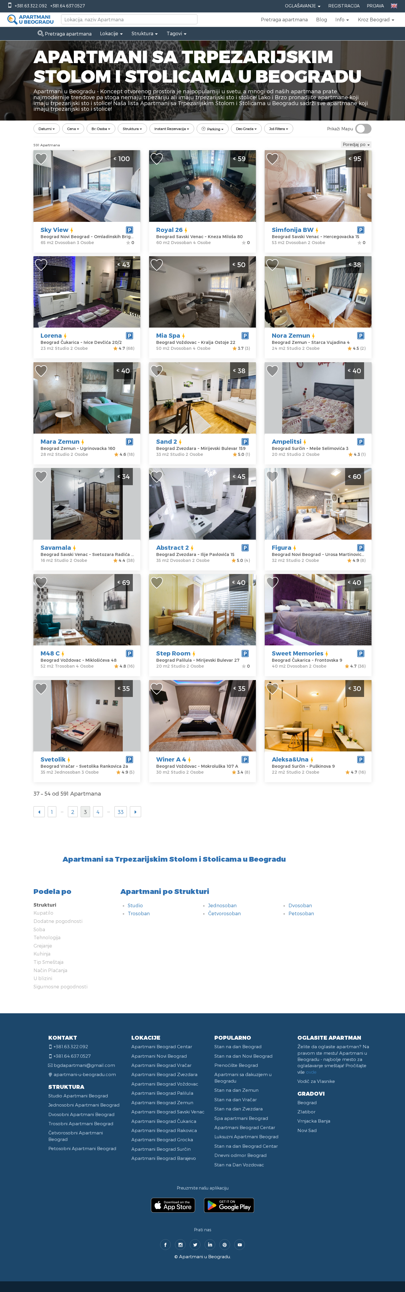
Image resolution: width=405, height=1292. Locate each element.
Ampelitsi (287, 441)
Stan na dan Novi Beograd (243, 1056)
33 (121, 812)
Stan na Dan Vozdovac (239, 1164)
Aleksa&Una (290, 759)
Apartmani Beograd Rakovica (164, 1130)
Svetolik (53, 759)
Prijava (375, 5)
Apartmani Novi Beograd (159, 1056)
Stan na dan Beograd (238, 1046)
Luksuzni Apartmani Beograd (246, 1136)
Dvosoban (300, 905)
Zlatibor (306, 1111)
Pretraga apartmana (284, 19)
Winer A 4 (171, 759)
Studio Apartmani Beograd (78, 1095)
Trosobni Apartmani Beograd (80, 1123)
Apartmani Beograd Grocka (162, 1139)
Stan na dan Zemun (236, 1090)
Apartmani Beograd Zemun (162, 1102)
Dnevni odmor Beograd (240, 1155)
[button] (342, 19)
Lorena (51, 335)
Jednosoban (222, 905)
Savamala (56, 547)
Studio (135, 905)
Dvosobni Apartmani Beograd (81, 1114)
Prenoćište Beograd (236, 1065)
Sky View (54, 229)
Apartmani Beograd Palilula (162, 1093)
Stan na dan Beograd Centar (246, 1146)
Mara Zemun (60, 441)
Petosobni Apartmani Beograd (82, 1148)
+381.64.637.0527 (67, 5)
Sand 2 (166, 441)
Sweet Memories (297, 653)
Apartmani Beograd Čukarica (163, 1121)
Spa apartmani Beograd (241, 1118)
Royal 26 (169, 229)
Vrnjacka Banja (313, 1120)
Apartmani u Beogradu (204, 1256)
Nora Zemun (291, 335)
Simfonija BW (293, 229)
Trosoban (139, 913)
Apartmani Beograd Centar (161, 1046)
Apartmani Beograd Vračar (161, 1065)
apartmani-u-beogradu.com (85, 1074)
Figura (281, 547)
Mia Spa (168, 335)
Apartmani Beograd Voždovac (164, 1083)
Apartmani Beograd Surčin (161, 1149)
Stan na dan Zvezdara (238, 1108)
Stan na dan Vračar (235, 1099)
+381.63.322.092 (31, 5)
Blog (321, 19)
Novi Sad (307, 1130)
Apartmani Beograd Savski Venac (168, 1111)
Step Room (173, 653)
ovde (311, 1072)
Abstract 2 (172, 547)
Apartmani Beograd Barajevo (163, 1158)
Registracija (344, 5)
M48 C (50, 653)
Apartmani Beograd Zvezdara (164, 1074)
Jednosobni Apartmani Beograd (83, 1104)
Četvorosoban (224, 913)
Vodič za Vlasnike (316, 1081)
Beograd (307, 1102)
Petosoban (301, 913)
